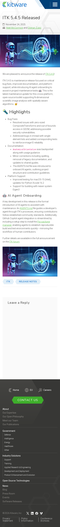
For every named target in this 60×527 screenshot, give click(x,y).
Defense (7, 435)
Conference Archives (46, 519)
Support (7, 460)
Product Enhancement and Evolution (19, 475)
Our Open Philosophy (13, 416)
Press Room (9, 493)
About (6, 409)
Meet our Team (10, 420)
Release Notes (28, 281)
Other (6, 450)
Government (9, 431)
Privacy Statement (8, 519)
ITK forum (14, 241)
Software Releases (12, 501)
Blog (5, 489)
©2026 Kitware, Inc (12, 513)
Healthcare (8, 446)
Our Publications (11, 424)
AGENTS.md (26, 208)
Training (7, 463)
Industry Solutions (12, 455)
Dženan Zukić (34, 28)
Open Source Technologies (16, 480)
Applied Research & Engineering (17, 467)
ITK (8, 281)
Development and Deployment (16, 471)
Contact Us (28, 400)
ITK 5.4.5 (49, 74)
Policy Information (27, 519)
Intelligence (9, 438)
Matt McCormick (14, 28)
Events (6, 497)
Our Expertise (9, 412)
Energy (7, 442)
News (5, 486)
